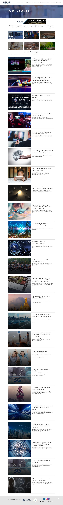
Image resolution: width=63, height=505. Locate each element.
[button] (28, 2)
